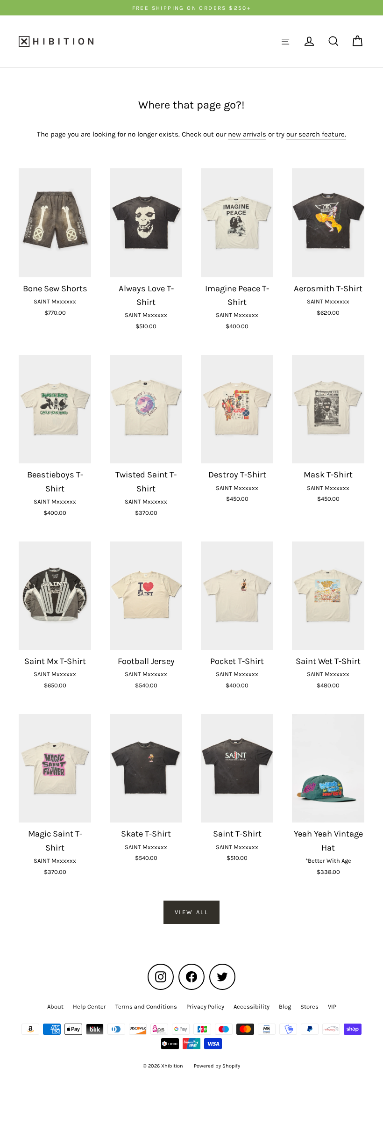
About (55, 1006)
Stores (309, 1006)
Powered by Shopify (217, 1066)
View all (192, 912)
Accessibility (252, 1006)
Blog (285, 1006)
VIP (332, 1006)
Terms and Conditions (146, 1006)
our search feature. (316, 134)
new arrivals (247, 134)
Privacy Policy (205, 1006)
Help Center (89, 1006)
